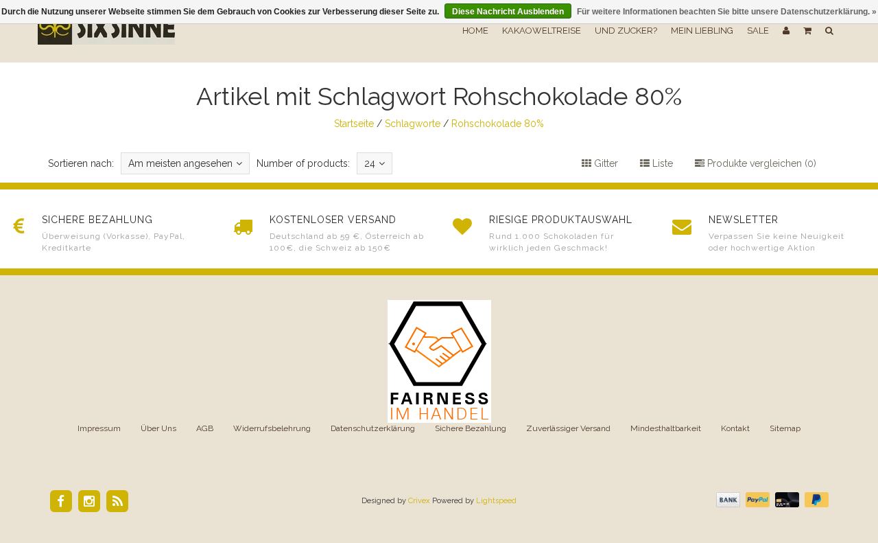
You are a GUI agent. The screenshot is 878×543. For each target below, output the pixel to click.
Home (475, 30)
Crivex (419, 500)
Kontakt (735, 428)
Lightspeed (496, 500)
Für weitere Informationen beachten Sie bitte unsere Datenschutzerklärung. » (727, 11)
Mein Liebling (702, 30)
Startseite (354, 123)
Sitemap (785, 428)
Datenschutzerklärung (373, 428)
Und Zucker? (626, 30)
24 (369, 163)
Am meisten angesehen (180, 163)
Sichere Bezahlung (470, 428)
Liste (661, 163)
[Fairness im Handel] (439, 360)
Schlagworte (412, 123)
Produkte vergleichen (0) (760, 163)
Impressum (99, 428)
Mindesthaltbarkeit (665, 428)
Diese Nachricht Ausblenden (508, 11)
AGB (204, 428)
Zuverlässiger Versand (568, 428)
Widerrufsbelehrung (272, 428)
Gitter (604, 163)
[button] (807, 31)
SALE (758, 30)
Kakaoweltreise (541, 30)
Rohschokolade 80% (497, 123)
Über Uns (158, 428)
